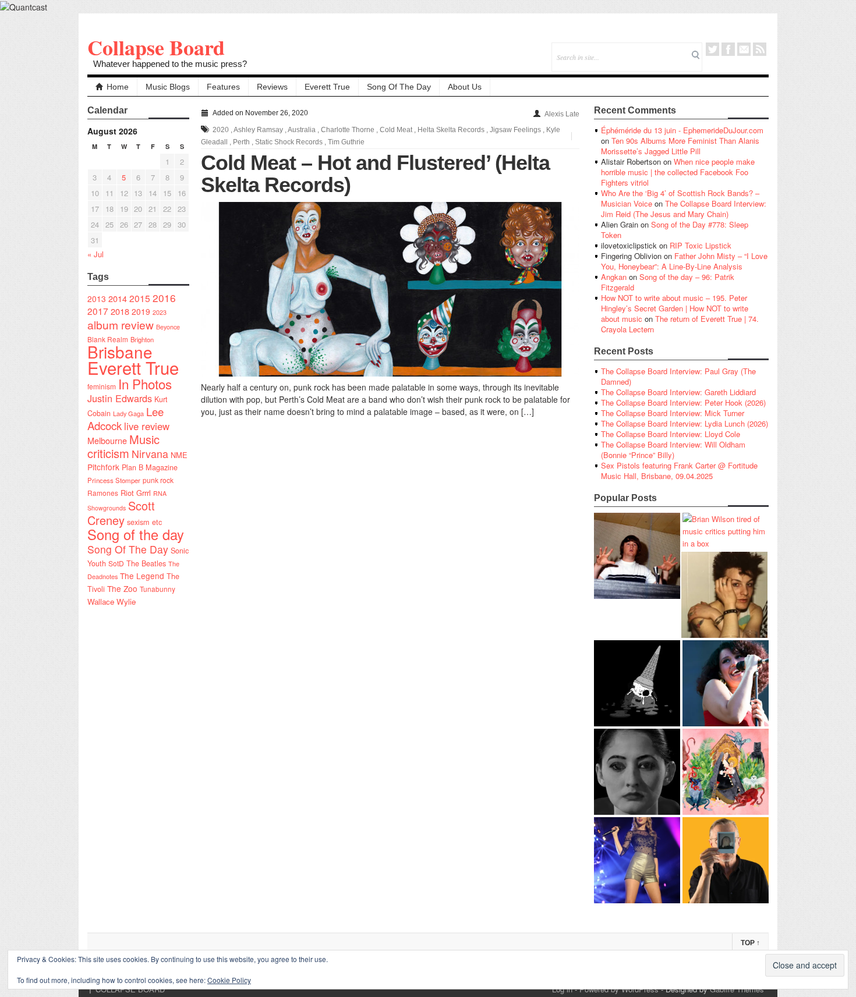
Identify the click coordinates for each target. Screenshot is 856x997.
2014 (117, 298)
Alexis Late (561, 114)
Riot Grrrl (136, 492)
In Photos (145, 383)
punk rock (158, 480)
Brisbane (120, 351)
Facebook (728, 49)
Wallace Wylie (111, 601)
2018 (120, 311)
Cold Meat (396, 130)
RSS (759, 49)
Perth (241, 142)
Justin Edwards (119, 398)
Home (118, 86)
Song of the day (135, 534)
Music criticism (123, 446)
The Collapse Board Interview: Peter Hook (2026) (683, 402)
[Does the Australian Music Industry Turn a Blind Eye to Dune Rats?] (637, 683)
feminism (101, 386)
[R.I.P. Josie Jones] (637, 772)
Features (223, 86)
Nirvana (150, 453)
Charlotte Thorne (347, 130)
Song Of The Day (399, 86)
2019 (141, 311)
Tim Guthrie (346, 142)
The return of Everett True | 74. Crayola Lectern (680, 324)
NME (179, 454)
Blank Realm (107, 339)
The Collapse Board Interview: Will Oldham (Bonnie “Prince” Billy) (673, 449)
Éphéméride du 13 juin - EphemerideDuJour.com (682, 130)
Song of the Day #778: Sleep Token (674, 229)
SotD (116, 563)
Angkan (614, 276)
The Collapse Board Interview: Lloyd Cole (670, 433)
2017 (97, 310)
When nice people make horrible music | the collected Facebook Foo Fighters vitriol (678, 172)
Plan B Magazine (150, 467)
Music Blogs (168, 86)
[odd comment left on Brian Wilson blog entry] (637, 556)
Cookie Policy (229, 980)
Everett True (327, 86)
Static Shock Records (289, 142)
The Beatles (146, 563)
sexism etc (144, 522)
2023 (160, 312)
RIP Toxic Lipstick (700, 245)
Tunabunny (157, 589)
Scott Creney (121, 512)
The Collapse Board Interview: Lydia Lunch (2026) (684, 423)
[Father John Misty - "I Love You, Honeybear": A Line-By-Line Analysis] (725, 772)
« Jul (95, 254)
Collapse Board (156, 47)
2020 (221, 130)
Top (750, 943)
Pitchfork (103, 467)
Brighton (142, 339)
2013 (96, 298)
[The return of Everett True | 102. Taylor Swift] (637, 860)
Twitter (712, 49)
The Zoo (122, 588)
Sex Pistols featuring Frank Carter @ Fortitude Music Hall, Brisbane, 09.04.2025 (679, 470)
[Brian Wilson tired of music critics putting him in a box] (725, 531)
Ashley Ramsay (258, 130)
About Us (465, 86)
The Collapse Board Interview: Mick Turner (672, 412)
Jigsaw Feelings (515, 130)
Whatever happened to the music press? (170, 64)
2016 (164, 297)
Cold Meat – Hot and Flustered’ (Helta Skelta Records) (375, 174)
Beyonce (168, 326)
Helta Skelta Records (451, 130)
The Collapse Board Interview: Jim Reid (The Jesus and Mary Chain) (683, 208)
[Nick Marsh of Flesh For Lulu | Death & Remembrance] (724, 595)
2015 (139, 298)
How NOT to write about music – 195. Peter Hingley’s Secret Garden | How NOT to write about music (674, 308)
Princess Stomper (113, 480)
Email (744, 49)
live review (146, 426)
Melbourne (107, 440)
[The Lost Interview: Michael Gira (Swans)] (725, 860)
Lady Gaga (128, 413)
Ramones (102, 493)
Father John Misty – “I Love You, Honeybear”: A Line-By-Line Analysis (684, 261)
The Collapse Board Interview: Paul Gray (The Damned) (678, 376)
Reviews (272, 86)
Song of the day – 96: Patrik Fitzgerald (667, 282)
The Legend (142, 575)
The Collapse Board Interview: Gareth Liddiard (678, 392)
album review (120, 324)
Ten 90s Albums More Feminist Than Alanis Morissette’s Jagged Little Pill (680, 146)
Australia (302, 130)
